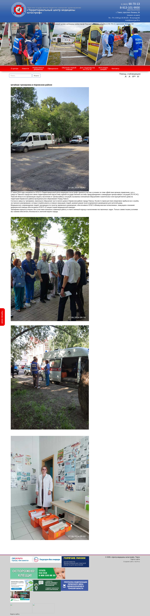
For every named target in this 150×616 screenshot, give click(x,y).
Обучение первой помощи (69, 68)
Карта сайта (14, 614)
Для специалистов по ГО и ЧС (87, 68)
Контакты (115, 69)
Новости (25, 69)
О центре (14, 69)
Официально (53, 69)
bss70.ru (137, 561)
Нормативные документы (38, 68)
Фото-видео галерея (103, 68)
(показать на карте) (133, 15)
